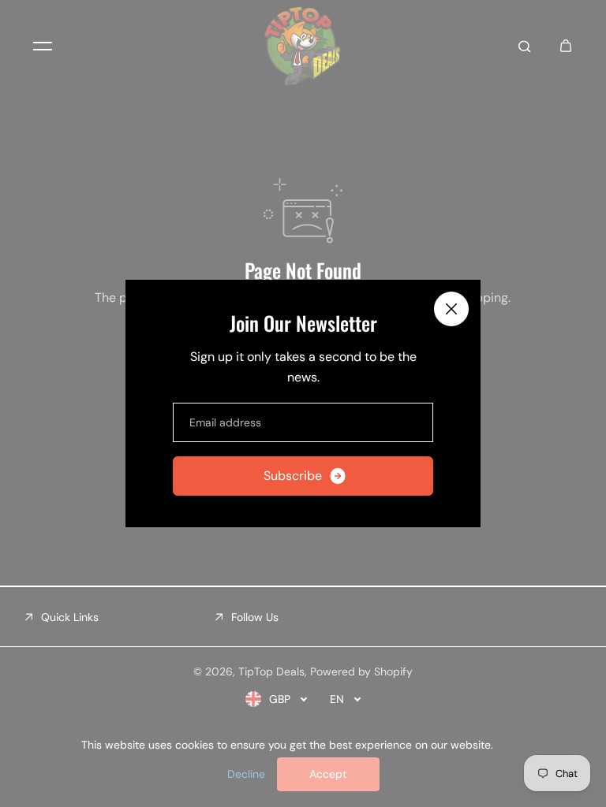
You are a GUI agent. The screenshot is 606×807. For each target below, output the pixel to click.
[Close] (451, 309)
